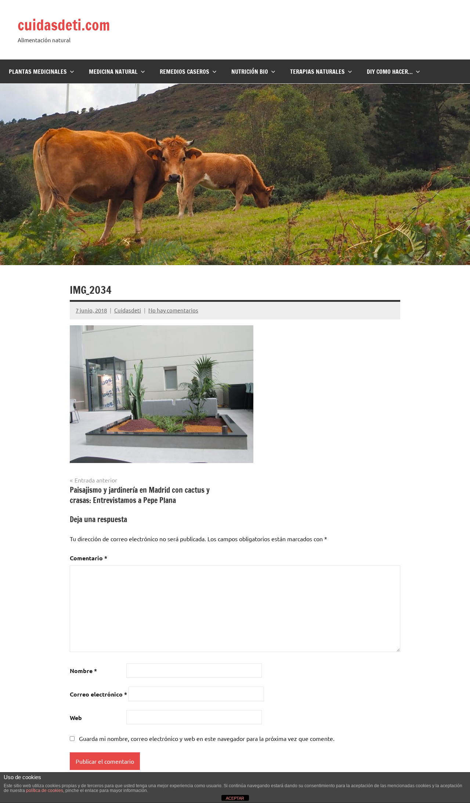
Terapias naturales (317, 72)
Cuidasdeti (127, 310)
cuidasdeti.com (64, 24)
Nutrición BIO (249, 72)
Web (76, 717)
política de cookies (44, 790)
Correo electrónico (98, 694)
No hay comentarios (173, 310)
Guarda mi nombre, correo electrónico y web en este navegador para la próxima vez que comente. (207, 738)
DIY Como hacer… (390, 72)
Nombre (83, 670)
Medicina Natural (113, 72)
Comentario (88, 558)
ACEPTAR (235, 798)
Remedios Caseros (184, 72)
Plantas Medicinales (38, 72)
